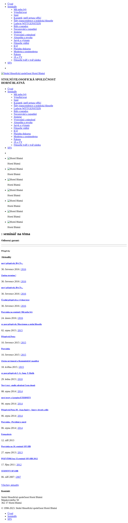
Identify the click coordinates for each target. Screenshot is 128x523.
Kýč (16, 46)
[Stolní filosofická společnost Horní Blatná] (23, 73)
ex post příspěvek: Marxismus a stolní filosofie (21, 324)
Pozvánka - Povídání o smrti (13, 422)
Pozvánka (5, 348)
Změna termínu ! (8, 275)
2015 (20, 330)
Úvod (10, 3)
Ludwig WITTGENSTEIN (27, 23)
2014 (20, 391)
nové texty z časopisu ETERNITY (16, 397)
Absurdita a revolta (23, 37)
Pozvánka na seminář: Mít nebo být (16, 312)
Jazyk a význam (22, 40)
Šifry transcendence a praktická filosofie (33, 20)
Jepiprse (18, 32)
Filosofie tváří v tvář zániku (27, 60)
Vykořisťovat (20, 12)
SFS (9, 62)
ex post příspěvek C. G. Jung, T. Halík (17, 373)
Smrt (16, 15)
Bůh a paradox (21, 26)
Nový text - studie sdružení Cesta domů (18, 385)
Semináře (12, 6)
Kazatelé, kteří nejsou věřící (27, 18)
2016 (23, 269)
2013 (20, 452)
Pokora (17, 54)
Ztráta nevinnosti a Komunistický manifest (20, 361)
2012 (19, 464)
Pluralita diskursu (22, 48)
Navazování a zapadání (25, 29)
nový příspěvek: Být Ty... (12, 263)
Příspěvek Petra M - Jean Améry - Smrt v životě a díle (24, 410)
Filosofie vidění (21, 43)
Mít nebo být (20, 9)
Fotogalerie (6, 434)
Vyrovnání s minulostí (24, 34)
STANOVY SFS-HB (9, 471)
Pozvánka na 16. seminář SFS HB (16, 446)
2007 (18, 477)
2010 (20, 379)
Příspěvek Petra (8, 336)
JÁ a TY (18, 57)
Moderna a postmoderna (26, 51)
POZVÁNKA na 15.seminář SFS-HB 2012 (19, 458)
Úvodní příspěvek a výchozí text (15, 300)
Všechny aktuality (10, 485)
